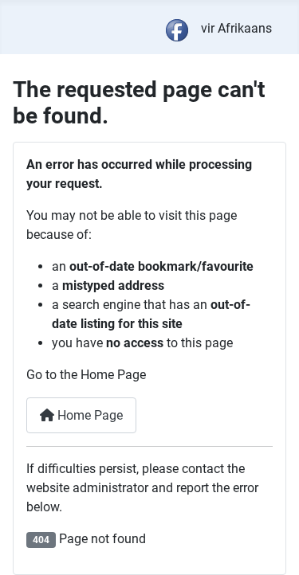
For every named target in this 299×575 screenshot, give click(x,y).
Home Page (88, 415)
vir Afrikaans (236, 28)
